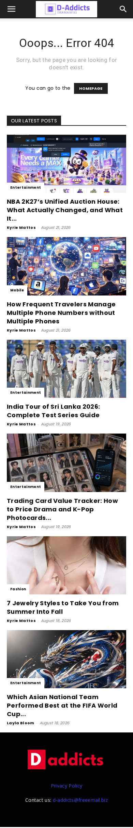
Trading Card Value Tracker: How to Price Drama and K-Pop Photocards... (62, 509)
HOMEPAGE (91, 88)
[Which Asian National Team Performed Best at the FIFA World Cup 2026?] (66, 659)
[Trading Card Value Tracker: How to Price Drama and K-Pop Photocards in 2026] (66, 463)
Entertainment (25, 187)
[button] (123, 9)
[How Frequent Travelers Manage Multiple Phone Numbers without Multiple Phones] (66, 266)
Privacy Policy (66, 785)
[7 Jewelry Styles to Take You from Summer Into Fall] (66, 565)
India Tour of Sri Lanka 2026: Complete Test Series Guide (53, 410)
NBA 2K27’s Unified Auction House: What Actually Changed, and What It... (65, 210)
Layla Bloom (20, 723)
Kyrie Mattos (21, 227)
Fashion (18, 589)
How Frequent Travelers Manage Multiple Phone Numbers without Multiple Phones (61, 312)
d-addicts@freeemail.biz (80, 800)
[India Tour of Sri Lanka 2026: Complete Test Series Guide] (66, 369)
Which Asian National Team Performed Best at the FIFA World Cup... (62, 705)
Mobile (17, 290)
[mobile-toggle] (12, 9)
